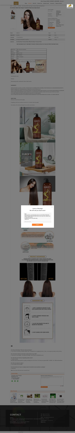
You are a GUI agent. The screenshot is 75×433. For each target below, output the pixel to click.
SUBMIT (37, 224)
